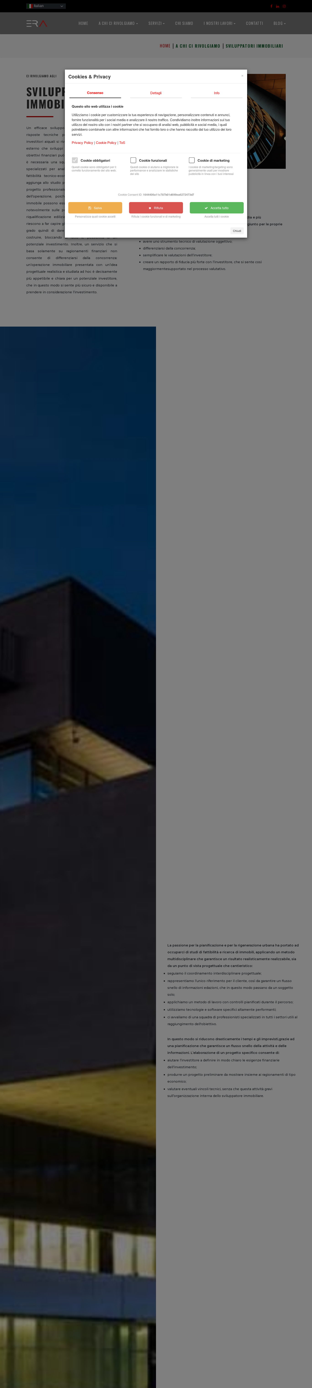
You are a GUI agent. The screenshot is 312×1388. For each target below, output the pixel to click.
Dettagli (155, 92)
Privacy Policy (83, 142)
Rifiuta (157, 207)
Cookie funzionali (153, 160)
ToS (122, 142)
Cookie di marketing (214, 160)
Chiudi (237, 231)
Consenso (95, 92)
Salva (96, 207)
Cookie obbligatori (95, 160)
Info (216, 92)
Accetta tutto (218, 207)
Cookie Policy (106, 142)
